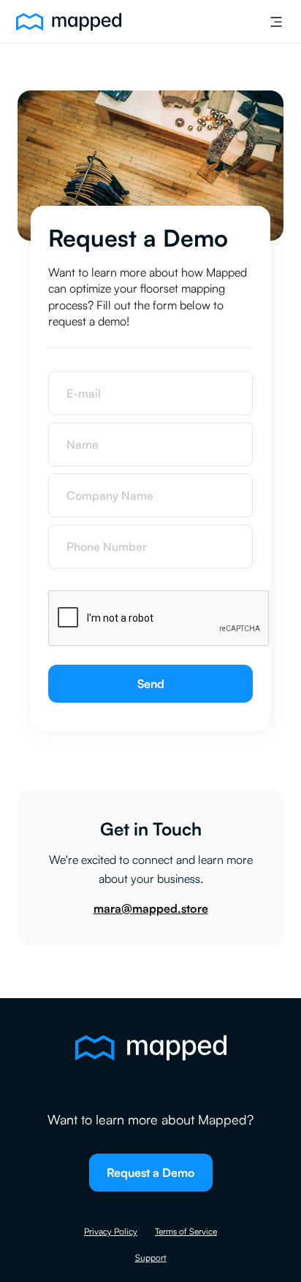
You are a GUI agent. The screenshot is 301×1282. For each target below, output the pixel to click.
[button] (276, 22)
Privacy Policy (110, 1231)
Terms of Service (186, 1231)
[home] (65, 22)
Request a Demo (151, 1172)
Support (151, 1257)
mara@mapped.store (151, 908)
